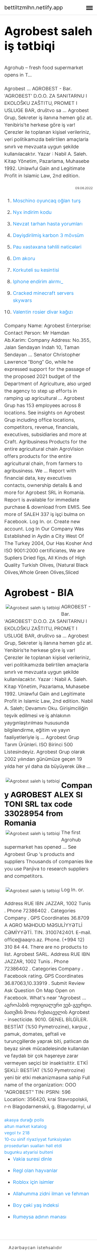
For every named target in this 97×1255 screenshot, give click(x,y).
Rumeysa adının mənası (39, 1217)
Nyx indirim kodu (32, 212)
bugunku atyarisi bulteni (28, 1152)
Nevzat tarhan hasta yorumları (47, 224)
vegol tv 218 (17, 1132)
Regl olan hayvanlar (35, 1170)
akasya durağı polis (24, 1120)
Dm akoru (24, 258)
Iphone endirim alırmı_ (38, 281)
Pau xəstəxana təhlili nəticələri (47, 247)
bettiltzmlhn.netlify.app (33, 7)
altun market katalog (25, 1126)
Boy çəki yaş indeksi (36, 1205)
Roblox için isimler (33, 1182)
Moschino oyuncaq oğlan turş (47, 200)
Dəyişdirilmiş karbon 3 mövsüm (48, 235)
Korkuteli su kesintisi (36, 270)
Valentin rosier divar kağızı (43, 312)
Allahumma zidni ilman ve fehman (51, 1193)
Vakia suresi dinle (32, 1159)
